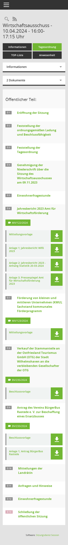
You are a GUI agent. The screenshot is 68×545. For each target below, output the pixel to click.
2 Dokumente (16, 80)
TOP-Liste (17, 55)
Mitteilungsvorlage (20, 234)
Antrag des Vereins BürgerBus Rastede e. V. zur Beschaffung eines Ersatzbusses (38, 412)
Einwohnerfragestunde (33, 196)
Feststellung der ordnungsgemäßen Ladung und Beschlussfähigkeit (36, 130)
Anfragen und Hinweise (35, 486)
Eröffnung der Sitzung (33, 113)
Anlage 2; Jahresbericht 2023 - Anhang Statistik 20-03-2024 (27, 264)
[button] (57, 236)
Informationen (17, 47)
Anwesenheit (47, 55)
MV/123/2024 (20, 320)
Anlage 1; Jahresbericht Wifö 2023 (26, 250)
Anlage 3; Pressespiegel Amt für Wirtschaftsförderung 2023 (26, 280)
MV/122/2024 (20, 222)
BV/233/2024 (19, 426)
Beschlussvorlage (19, 391)
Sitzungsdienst (47, 535)
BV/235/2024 (19, 380)
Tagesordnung (47, 47)
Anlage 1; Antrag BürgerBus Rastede (26, 453)
